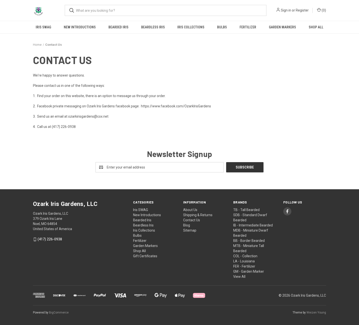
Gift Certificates (145, 256)
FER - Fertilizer (244, 266)
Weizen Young (316, 312)
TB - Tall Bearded (246, 210)
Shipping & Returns (197, 215)
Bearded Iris (118, 27)
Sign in (286, 10)
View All (239, 277)
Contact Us (191, 220)
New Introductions (80, 27)
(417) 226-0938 (50, 239)
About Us (190, 210)
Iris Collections (190, 27)
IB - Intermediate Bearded (253, 225)
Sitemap (189, 230)
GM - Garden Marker (248, 271)
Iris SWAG (43, 27)
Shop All (316, 27)
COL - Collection (245, 256)
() (323, 10)
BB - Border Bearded (249, 241)
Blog (186, 225)
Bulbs (222, 27)
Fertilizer (248, 27)
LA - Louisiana (244, 261)
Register (302, 10)
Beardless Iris (153, 27)
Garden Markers (282, 27)
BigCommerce (59, 312)
